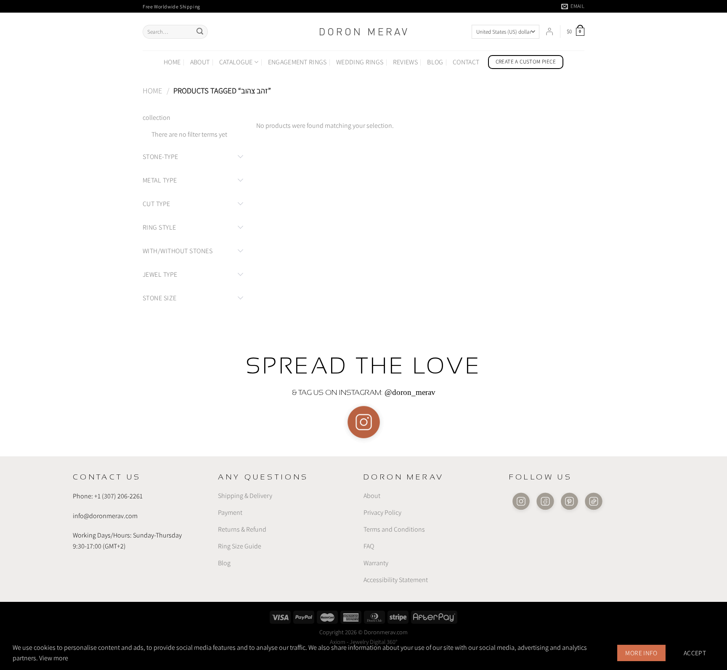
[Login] (549, 31)
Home (172, 62)
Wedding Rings (359, 62)
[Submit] (200, 32)
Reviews (405, 62)
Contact (466, 62)
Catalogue (236, 62)
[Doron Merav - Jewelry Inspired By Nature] (363, 31)
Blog (435, 62)
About (200, 62)
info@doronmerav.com (105, 515)
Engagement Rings (297, 62)
